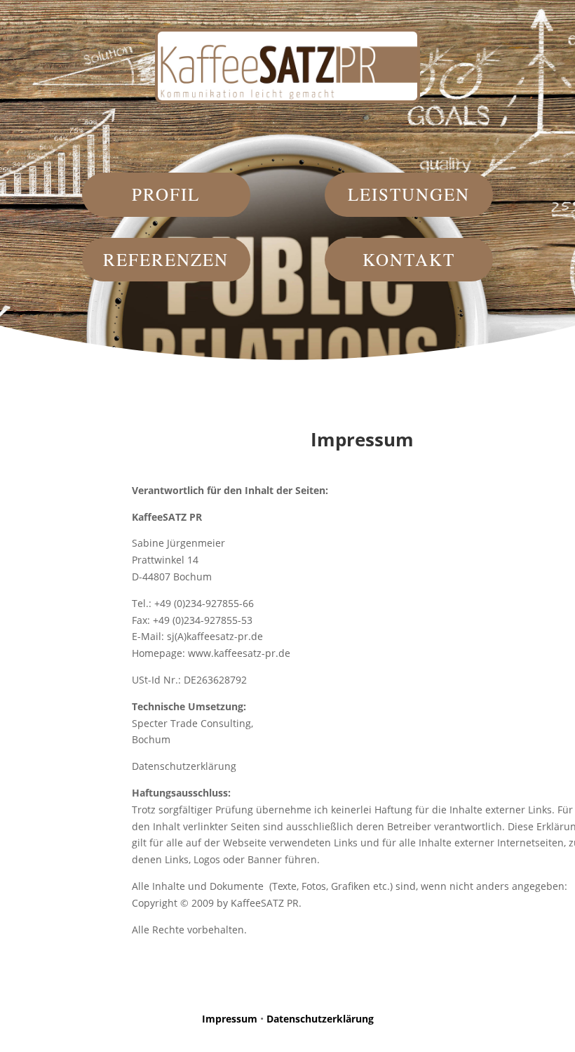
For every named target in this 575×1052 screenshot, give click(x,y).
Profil (166, 194)
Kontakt (409, 259)
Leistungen (409, 194)
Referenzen (166, 259)
